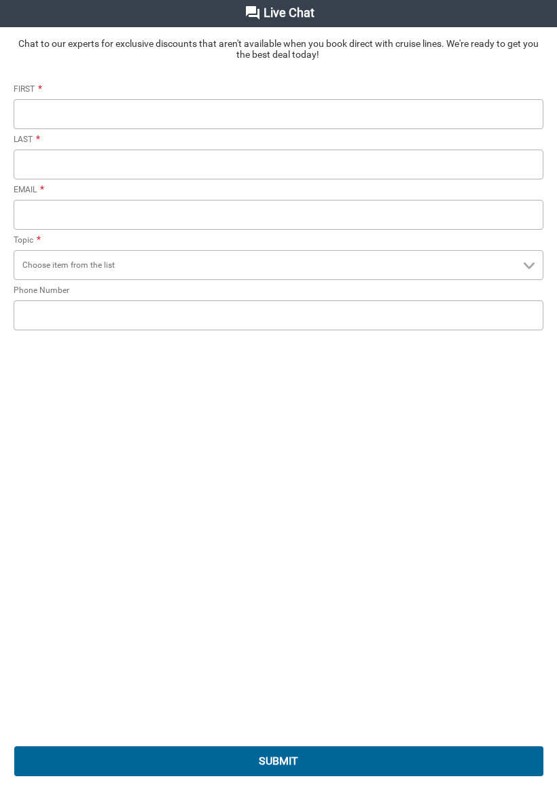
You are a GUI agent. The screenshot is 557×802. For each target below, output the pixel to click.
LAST (27, 139)
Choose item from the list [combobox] (68, 265)
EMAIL (29, 189)
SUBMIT (278, 760)
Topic (27, 240)
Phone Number (41, 290)
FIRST (28, 89)
